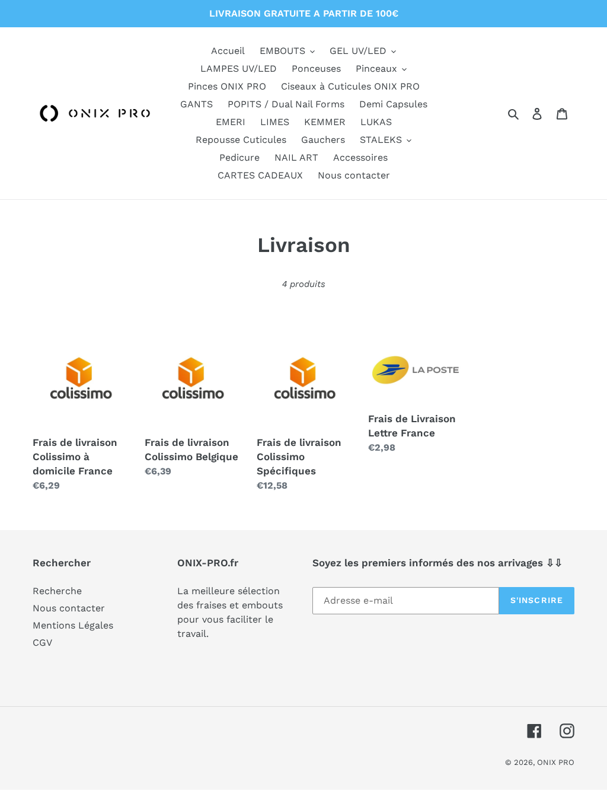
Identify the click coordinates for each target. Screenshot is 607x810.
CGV (42, 642)
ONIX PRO (555, 762)
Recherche (57, 591)
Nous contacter (69, 608)
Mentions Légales (73, 625)
